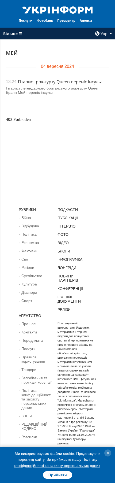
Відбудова (30, 226)
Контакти (29, 332)
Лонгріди (66, 268)
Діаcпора (29, 292)
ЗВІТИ (26, 416)
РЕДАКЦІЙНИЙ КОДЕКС (34, 426)
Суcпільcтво (31, 276)
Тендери (28, 369)
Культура (29, 284)
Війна (26, 218)
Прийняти (57, 475)
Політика (29, 234)
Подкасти (67, 209)
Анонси (86, 20)
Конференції (70, 289)
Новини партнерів (67, 278)
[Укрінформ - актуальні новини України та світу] (57, 10)
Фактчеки (29, 251)
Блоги (63, 251)
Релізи (64, 309)
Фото (62, 234)
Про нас (28, 324)
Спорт (26, 301)
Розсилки (29, 437)
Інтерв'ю (66, 226)
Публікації (67, 218)
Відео (63, 243)
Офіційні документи (69, 299)
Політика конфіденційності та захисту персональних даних (36, 399)
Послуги (26, 20)
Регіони (27, 267)
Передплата (32, 340)
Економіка (30, 242)
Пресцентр (66, 20)
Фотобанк (45, 20)
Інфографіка (69, 259)
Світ (24, 259)
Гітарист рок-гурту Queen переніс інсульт (60, 82)
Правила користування (33, 359)
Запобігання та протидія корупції (36, 380)
